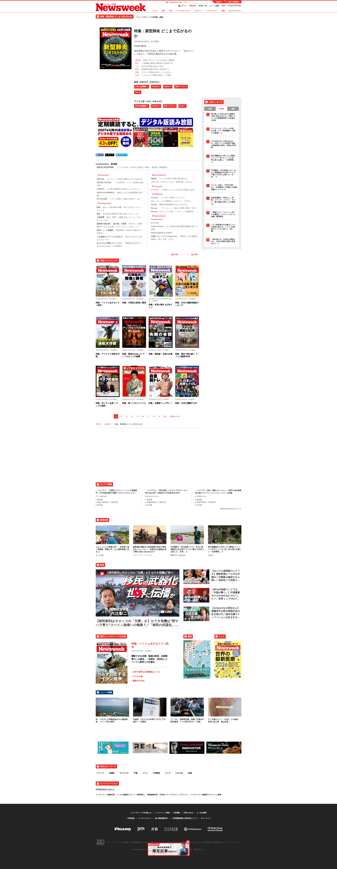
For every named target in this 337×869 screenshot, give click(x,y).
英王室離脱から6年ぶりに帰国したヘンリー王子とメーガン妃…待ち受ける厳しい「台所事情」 (223, 158)
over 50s (179, 773)
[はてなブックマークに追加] (122, 155)
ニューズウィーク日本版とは (141, 812)
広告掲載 (176, 812)
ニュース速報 (214, 6)
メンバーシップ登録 (162, 812)
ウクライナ (124, 773)
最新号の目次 (139, 681)
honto (182, 106)
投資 (190, 773)
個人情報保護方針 (161, 818)
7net (137, 92)
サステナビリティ (235, 11)
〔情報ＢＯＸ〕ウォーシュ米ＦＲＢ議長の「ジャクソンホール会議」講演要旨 (223, 214)
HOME (98, 424)
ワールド (155, 11)
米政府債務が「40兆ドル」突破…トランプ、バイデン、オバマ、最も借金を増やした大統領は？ (223, 201)
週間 (233, 109)
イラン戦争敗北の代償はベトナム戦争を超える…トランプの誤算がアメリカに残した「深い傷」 (223, 228)
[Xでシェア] (109, 155)
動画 (223, 6)
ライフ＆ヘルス (212, 11)
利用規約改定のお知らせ (105, 789)
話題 (223, 11)
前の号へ (175, 254)
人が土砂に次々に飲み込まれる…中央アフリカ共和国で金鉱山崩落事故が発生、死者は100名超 (223, 144)
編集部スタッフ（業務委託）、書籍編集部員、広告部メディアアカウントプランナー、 (156, 795)
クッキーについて (145, 818)
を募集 (218, 795)
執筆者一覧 (203, 6)
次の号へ (195, 254)
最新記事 (193, 6)
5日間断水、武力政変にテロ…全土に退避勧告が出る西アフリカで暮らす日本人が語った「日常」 (223, 173)
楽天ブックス (180, 86)
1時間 (210, 109)
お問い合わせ (188, 812)
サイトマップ (205, 818)
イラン (145, 773)
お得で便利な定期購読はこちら (146, 672)
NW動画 (156, 773)
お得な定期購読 (233, 2)
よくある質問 (201, 812)
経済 (163, 11)
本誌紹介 (218, 2)
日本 (170, 11)
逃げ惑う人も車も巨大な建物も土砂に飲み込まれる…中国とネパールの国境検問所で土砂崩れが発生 (223, 117)
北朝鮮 (111, 773)
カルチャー (198, 11)
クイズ (167, 773)
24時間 (221, 109)
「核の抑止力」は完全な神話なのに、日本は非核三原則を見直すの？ (223, 241)
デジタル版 (138, 676)
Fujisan (167, 86)
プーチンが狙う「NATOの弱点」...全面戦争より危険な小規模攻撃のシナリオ (224, 187)
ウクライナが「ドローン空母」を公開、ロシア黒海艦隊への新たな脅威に (223, 130)
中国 (135, 773)
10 (165, 416)
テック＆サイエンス (183, 11)
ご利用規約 (131, 818)
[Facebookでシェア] (100, 155)
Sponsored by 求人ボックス (230, 509)
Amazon (155, 86)
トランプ (100, 773)
